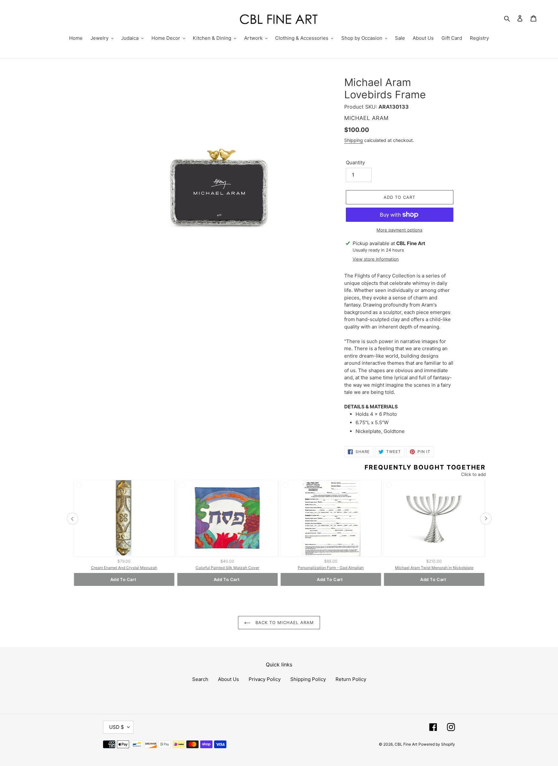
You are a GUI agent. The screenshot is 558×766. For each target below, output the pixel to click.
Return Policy (351, 679)
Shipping (353, 140)
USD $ (116, 727)
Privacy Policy (265, 679)
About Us (228, 679)
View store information (376, 259)
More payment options (399, 229)
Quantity (355, 162)
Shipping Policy (308, 679)
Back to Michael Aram (284, 622)
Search (200, 679)
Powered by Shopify (436, 744)
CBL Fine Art (406, 744)
